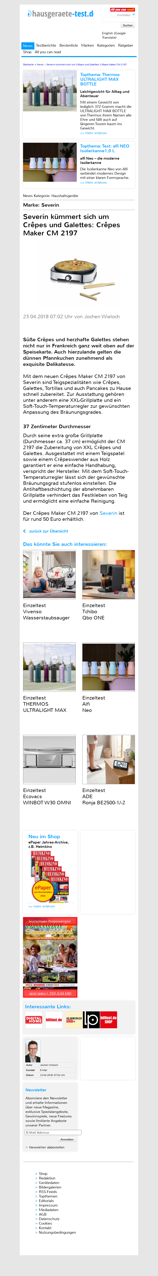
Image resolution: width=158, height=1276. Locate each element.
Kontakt (45, 1227)
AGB (42, 1214)
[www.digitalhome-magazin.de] (33, 1032)
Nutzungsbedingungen (57, 1232)
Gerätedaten (49, 1182)
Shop (27, 52)
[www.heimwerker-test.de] (74, 1032)
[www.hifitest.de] (54, 1032)
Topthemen (48, 1196)
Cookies (45, 1223)
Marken (87, 45)
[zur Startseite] (61, 14)
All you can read (48, 52)
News (28, 45)
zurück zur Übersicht (48, 531)
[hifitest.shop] (108, 1032)
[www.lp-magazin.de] (91, 1032)
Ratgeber (125, 45)
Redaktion (47, 1178)
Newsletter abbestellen (46, 1147)
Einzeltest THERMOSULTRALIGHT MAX (44, 704)
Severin (108, 513)
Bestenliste (68, 45)
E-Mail (43, 1070)
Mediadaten (48, 1209)
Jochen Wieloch (49, 1065)
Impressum (48, 1205)
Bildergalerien (50, 1187)
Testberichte (46, 45)
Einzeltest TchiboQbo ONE (93, 611)
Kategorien (106, 45)
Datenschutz (49, 1218)
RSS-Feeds (48, 1191)
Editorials (46, 1200)
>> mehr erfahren (41, 906)
